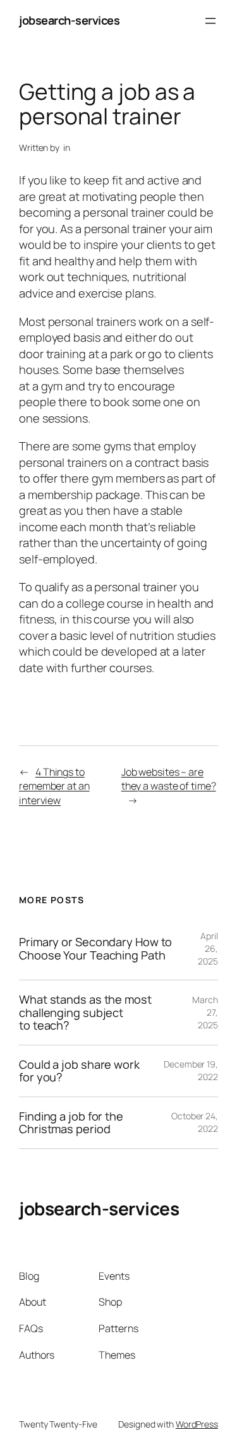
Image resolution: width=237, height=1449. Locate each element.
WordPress (197, 1424)
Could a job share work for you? (79, 1071)
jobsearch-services (69, 20)
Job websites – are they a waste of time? (168, 779)
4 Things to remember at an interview (54, 786)
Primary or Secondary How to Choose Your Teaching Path (95, 948)
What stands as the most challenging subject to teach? (85, 1012)
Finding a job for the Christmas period (71, 1123)
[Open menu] (210, 20)
